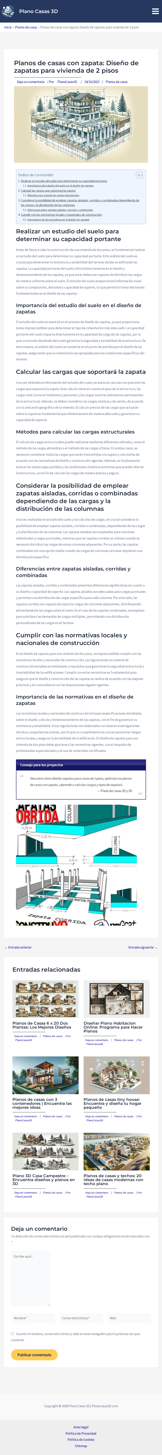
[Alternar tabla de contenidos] (137, 175)
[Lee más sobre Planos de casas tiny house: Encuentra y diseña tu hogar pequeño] (117, 1075)
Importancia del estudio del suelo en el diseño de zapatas (60, 185)
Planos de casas (117, 82)
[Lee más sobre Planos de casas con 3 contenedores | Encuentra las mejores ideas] (45, 1075)
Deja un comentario (31, 82)
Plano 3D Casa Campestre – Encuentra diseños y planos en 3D (43, 1179)
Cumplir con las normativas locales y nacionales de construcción (61, 215)
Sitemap (81, 1446)
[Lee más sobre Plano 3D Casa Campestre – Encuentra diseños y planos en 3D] (45, 1151)
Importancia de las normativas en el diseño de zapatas (58, 219)
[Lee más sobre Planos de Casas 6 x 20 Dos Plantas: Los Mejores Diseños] (45, 999)
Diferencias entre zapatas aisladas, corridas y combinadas (60, 210)
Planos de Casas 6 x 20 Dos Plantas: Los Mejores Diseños (41, 1025)
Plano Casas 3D (38, 11)
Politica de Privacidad (81, 1433)
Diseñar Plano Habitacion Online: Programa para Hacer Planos (113, 1027)
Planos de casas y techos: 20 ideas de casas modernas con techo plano (113, 1179)
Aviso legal (81, 1427)
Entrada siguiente (143, 947)
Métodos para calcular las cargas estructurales (53, 195)
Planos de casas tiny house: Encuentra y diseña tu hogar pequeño (112, 1103)
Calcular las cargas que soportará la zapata (48, 190)
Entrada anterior (18, 947)
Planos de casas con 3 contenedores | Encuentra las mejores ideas (42, 1103)
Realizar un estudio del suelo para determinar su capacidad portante (64, 181)
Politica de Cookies (81, 1439)
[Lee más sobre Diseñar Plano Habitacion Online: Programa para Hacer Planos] (117, 999)
